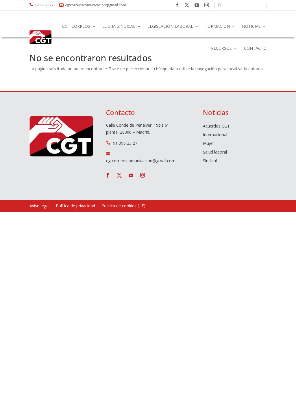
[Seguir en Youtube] (197, 5)
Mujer (208, 143)
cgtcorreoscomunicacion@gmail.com (95, 5)
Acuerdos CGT (216, 126)
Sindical (210, 161)
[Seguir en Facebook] (177, 5)
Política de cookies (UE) (123, 206)
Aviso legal (39, 206)
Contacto (255, 48)
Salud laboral (215, 152)
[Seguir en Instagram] (207, 5)
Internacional (215, 135)
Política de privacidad (75, 206)
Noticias (251, 26)
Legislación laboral (170, 26)
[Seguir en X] (187, 5)
